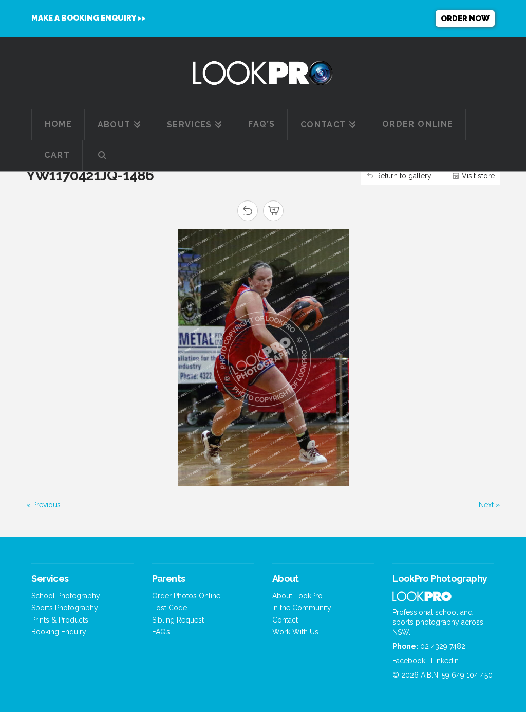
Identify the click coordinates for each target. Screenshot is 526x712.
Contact (285, 620)
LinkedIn (445, 660)
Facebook (408, 660)
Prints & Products (59, 620)
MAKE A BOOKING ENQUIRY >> (88, 18)
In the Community (301, 608)
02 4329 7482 (442, 646)
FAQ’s (161, 632)
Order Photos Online (186, 596)
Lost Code (169, 608)
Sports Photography (64, 608)
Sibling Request (178, 620)
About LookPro (297, 596)
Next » (489, 505)
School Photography (65, 596)
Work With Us (295, 632)
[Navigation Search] (102, 155)
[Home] (422, 598)
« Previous (43, 505)
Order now (465, 18)
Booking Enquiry (58, 632)
